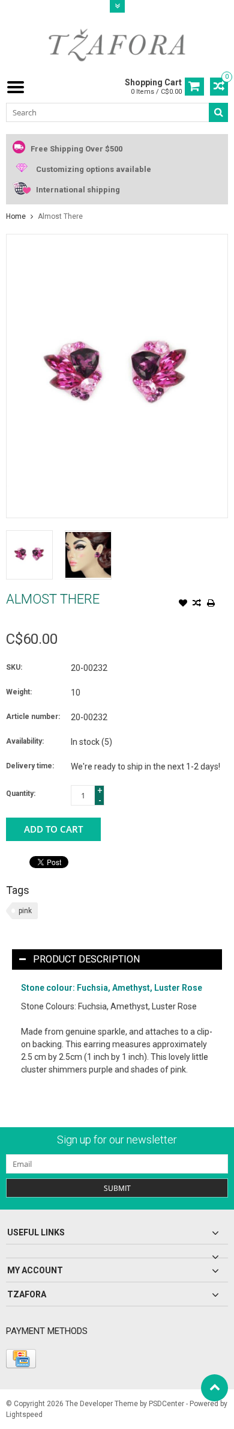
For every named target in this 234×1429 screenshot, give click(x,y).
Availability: (25, 741)
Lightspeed (24, 1414)
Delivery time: (30, 766)
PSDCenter (166, 1404)
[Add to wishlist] (183, 604)
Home (16, 216)
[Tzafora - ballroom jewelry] (117, 44)
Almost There (60, 216)
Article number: (33, 716)
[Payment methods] (21, 1358)
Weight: (19, 692)
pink (25, 911)
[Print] (210, 604)
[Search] (218, 112)
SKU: (14, 667)
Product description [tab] (86, 959)
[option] (29, 555)
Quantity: (20, 793)
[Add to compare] (196, 604)
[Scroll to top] (214, 1387)
